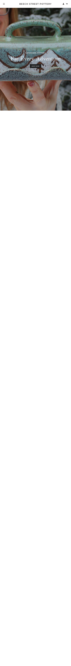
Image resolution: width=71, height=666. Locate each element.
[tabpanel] (35, 59)
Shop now (35, 66)
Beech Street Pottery (35, 4)
